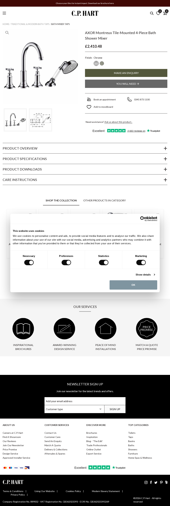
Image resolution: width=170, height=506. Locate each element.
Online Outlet (93, 449)
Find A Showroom (12, 437)
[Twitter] (155, 482)
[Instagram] (146, 482)
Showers (132, 449)
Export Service (93, 453)
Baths (131, 445)
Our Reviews (9, 441)
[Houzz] (166, 482)
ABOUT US (9, 425)
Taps (130, 437)
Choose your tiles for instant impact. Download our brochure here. (85, 3)
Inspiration (92, 437)
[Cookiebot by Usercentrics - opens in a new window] (142, 218)
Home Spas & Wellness (140, 457)
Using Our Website (45, 491)
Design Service (10, 453)
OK (133, 284)
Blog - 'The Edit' (94, 441)
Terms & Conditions (13, 491)
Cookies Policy (73, 491)
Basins (131, 441)
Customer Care (52, 437)
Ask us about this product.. (118, 121)
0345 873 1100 (142, 99)
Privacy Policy (18, 494)
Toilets (131, 432)
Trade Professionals (96, 445)
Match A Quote (52, 445)
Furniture (133, 453)
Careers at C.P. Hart (13, 432)
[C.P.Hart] (85, 13)
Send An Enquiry (53, 441)
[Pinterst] (161, 482)
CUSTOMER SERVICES (56, 425)
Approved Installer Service (16, 457)
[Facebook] (151, 482)
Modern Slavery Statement (106, 491)
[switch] (66, 262)
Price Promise (10, 449)
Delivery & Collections (55, 449)
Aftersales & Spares (54, 453)
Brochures (91, 432)
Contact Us (50, 432)
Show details (143, 274)
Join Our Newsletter (13, 445)
